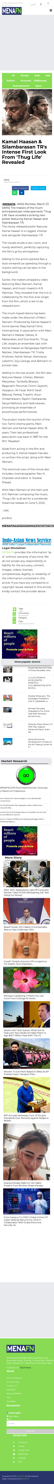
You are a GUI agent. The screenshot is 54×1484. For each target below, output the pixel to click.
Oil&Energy (43, 80)
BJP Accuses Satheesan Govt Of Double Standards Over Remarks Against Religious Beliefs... (26, 1118)
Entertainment (17, 86)
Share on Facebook (20, 188)
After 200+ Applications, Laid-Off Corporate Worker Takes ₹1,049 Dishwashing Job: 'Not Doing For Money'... (26, 892)
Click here (25, 1367)
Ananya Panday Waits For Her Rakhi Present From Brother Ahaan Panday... (24, 1184)
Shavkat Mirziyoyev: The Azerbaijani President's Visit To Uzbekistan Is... (39, 698)
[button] (41, 4)
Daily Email (23, 1454)
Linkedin (22, 1458)
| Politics (9, 80)
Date (6, 179)
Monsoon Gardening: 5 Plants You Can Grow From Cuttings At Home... (24, 997)
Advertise (11, 1390)
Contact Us (12, 1386)
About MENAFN (14, 1393)
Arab (36, 75)
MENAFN (9, 204)
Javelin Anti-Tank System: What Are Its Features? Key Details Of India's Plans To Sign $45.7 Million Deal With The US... (25, 1033)
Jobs (9, 1397)
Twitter (21, 1446)
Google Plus (23, 1450)
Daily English (14, 1413)
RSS (20, 1462)
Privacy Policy (13, 1382)
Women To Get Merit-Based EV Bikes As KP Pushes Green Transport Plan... (26, 1073)
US (9, 75)
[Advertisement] (27, 42)
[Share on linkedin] (21, 192)
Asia (47, 75)
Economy (25, 80)
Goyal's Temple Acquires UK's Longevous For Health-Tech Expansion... (25, 962)
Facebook (22, 1442)
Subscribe (30, 1431)
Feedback (11, 1401)
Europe (24, 75)
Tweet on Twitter (38, 188)
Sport (37, 86)
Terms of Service (14, 1378)
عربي (33, 4)
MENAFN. (20, 1476)
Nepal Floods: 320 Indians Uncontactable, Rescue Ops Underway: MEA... (25, 928)
